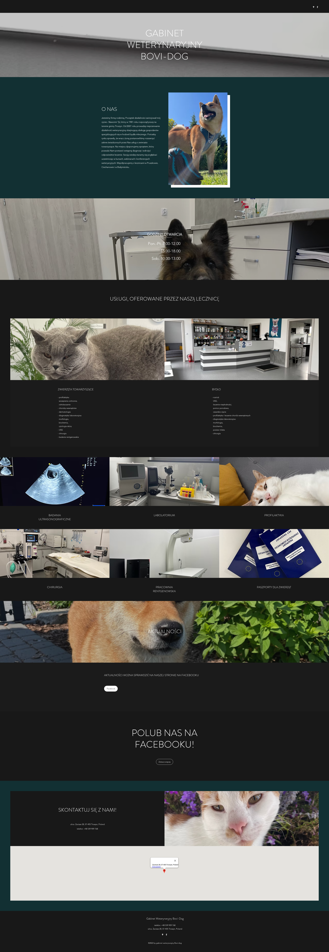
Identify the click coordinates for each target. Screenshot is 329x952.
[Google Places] (313, 7)
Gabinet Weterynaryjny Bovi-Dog (165, 919)
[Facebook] (317, 7)
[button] (197, 138)
